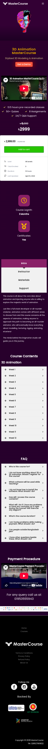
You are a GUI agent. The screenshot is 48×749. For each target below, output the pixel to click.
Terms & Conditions (24, 653)
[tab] (24, 263)
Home (24, 628)
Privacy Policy (24, 656)
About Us (24, 663)
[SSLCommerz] (24, 609)
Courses (24, 631)
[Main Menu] (42, 3)
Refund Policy (24, 659)
